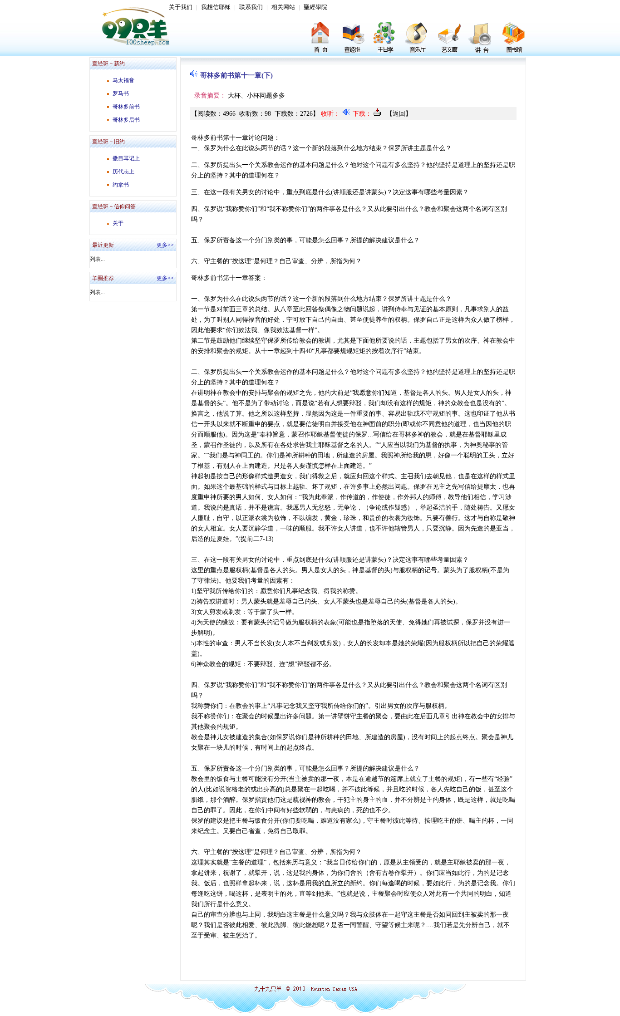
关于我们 (180, 7)
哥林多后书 (126, 120)
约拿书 (121, 185)
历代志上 (123, 171)
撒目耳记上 (126, 158)
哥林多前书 (126, 106)
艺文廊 (449, 38)
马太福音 (123, 80)
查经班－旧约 (108, 141)
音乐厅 (417, 38)
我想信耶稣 (216, 7)
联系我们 (251, 7)
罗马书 (121, 93)
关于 (118, 223)
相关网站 (283, 7)
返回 (399, 113)
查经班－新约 (108, 63)
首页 (322, 38)
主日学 (386, 38)
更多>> (165, 245)
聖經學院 (315, 7)
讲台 (481, 38)
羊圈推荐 (103, 278)
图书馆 (513, 38)
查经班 (354, 38)
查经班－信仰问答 (114, 206)
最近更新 (103, 245)
